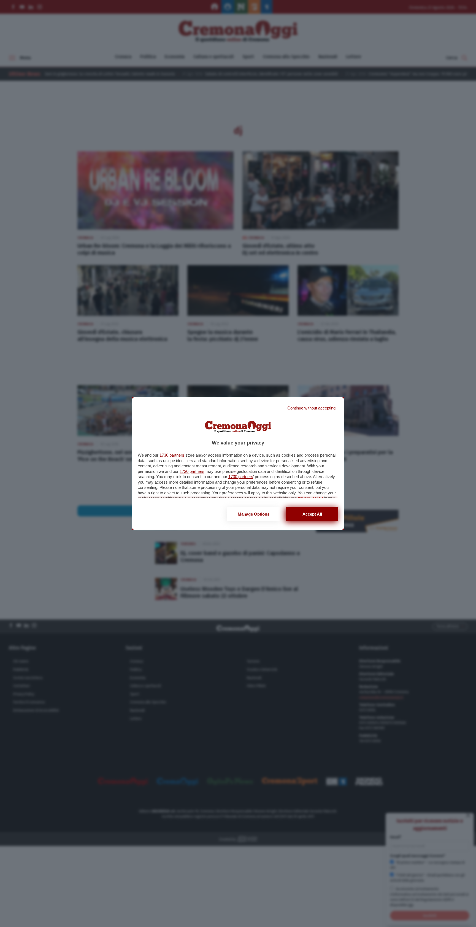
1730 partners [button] (171, 455)
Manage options (253, 514)
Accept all (312, 514)
